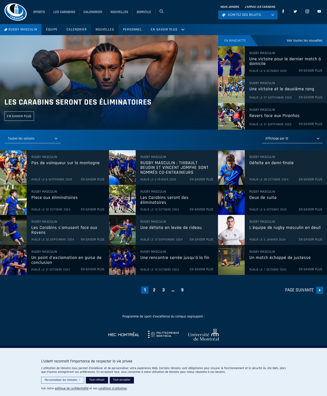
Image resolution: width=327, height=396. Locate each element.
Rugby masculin (22, 29)
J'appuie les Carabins (260, 7)
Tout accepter (122, 380)
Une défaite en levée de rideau (171, 227)
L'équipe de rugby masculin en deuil (285, 227)
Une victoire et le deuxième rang (281, 89)
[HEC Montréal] (123, 334)
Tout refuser (97, 380)
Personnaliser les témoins (63, 380)
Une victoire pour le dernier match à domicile (285, 61)
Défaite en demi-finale (271, 163)
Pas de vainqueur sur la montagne (65, 163)
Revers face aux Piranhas (274, 115)
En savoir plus (164, 29)
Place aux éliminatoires (54, 197)
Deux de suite (263, 197)
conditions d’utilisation (112, 388)
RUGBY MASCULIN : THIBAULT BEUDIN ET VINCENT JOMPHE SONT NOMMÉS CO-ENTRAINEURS (174, 168)
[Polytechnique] (159, 334)
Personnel (132, 29)
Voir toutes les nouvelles (305, 40)
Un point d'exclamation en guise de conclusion (66, 260)
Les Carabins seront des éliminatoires (77, 102)
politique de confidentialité (72, 388)
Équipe (52, 29)
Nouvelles (105, 29)
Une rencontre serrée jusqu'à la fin (174, 257)
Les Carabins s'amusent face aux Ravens (64, 230)
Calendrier (77, 29)
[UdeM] (199, 334)
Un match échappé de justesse (280, 257)
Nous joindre (229, 7)
